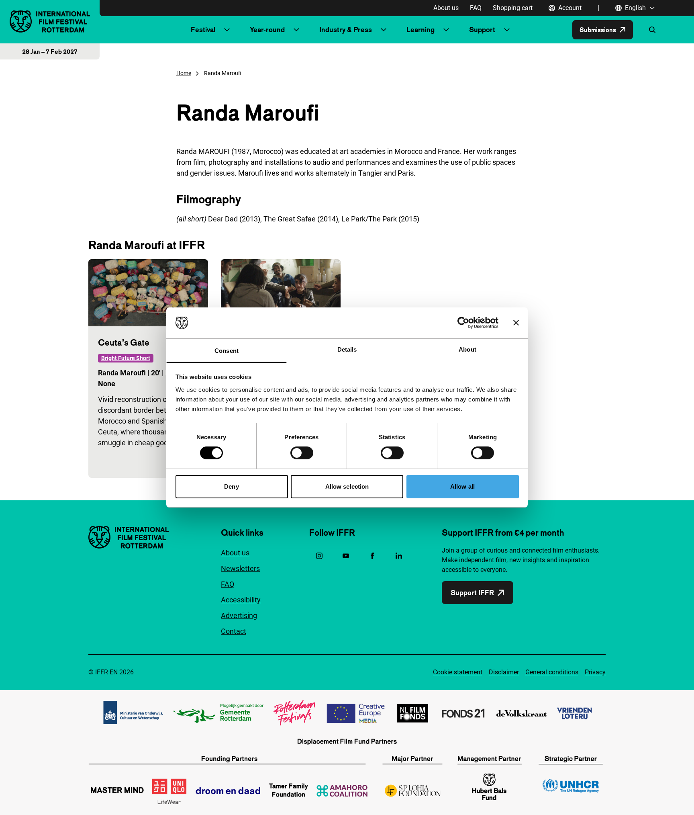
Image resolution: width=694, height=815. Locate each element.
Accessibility (241, 600)
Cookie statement (457, 672)
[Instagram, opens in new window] (319, 556)
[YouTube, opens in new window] (346, 556)
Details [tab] (347, 349)
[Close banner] (516, 323)
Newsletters (240, 568)
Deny (231, 486)
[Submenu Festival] (227, 30)
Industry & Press (345, 29)
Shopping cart (513, 8)
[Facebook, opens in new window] (372, 556)
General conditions (551, 672)
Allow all (462, 486)
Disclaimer (504, 672)
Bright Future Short (125, 358)
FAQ (476, 8)
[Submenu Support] (507, 30)
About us (446, 8)
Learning (420, 29)
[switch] (301, 452)
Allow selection (347, 486)
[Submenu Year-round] (296, 30)
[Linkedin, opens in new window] (399, 556)
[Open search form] (652, 29)
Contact (233, 631)
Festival (203, 29)
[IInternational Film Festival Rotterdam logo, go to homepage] (50, 21)
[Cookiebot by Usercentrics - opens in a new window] (463, 323)
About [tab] (467, 349)
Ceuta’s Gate (123, 342)
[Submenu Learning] (446, 30)
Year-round (267, 29)
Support (482, 29)
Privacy (595, 672)
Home (183, 73)
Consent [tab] (226, 350)
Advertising (239, 615)
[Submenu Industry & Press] (384, 30)
